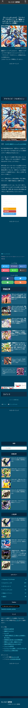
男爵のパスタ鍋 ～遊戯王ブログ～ (13, 642)
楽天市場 (6, 211)
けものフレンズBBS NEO (11, 650)
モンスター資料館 (14, 2)
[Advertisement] (14, 9)
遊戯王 (14, 596)
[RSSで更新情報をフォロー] (20, 282)
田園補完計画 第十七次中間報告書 (13, 639)
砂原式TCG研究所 (9, 629)
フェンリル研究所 (9, 646)
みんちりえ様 (15, 657)
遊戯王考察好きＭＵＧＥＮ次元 (12, 644)
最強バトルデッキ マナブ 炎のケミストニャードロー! (13, 256)
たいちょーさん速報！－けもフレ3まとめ (15, 648)
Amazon (6, 208)
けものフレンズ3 (14, 583)
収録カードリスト (14, 593)
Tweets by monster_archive (8, 609)
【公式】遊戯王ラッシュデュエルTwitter (15, 144)
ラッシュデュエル (6, 253)
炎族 (4, 258)
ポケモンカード (14, 586)
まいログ (6, 633)
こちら (17, 620)
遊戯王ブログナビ (9, 631)
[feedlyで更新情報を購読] (7, 282)
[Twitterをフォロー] (20, 278)
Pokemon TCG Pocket (14, 579)
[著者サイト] (7, 278)
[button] (25, 448)
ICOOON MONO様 (15, 659)
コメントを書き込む (14, 399)
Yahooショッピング (9, 213)
